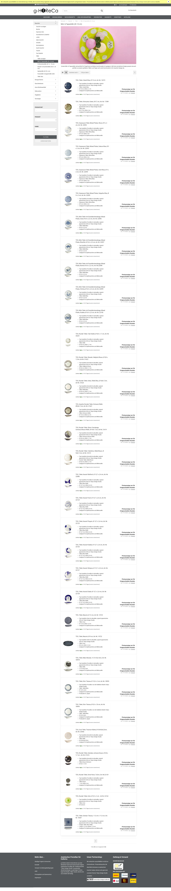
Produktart (39, 107)
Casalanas (153, 1)
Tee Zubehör (39, 53)
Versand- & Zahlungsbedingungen (44, 868)
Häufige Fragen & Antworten (42, 861)
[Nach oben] (166, 888)
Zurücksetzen (46, 141)
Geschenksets (70, 17)
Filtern (45, 137)
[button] (115, 5)
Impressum (38, 877)
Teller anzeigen (41, 58)
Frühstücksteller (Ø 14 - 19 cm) (45, 64)
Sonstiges (117, 17)
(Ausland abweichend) (94, 94)
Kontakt (37, 864)
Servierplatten (40, 45)
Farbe (37, 126)
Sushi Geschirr (40, 48)
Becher (38, 29)
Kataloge (127, 17)
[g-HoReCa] (45, 10)
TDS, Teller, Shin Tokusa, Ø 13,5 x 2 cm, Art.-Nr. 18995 (92, 681)
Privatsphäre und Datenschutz (43, 874)
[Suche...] (102, 10)
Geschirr (46, 17)
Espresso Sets (40, 32)
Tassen (38, 50)
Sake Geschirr (40, 40)
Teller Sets (40, 76)
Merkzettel (133, 5)
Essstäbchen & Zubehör (42, 34)
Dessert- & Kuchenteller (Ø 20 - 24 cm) (46, 67)
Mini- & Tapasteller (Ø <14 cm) (45, 61)
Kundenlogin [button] (123, 5)
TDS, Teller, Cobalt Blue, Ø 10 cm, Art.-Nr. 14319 (90, 80)
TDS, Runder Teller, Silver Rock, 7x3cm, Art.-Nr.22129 (92, 775)
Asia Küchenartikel (84, 17)
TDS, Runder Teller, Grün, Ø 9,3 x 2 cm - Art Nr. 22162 (92, 796)
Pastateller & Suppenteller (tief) (46, 74)
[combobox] (73, 72)
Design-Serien (57, 17)
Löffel (37, 37)
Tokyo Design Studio (141, 1)
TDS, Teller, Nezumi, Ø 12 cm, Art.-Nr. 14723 (89, 615)
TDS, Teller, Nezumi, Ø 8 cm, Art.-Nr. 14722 (89, 636)
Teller (37, 56)
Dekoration (98, 17)
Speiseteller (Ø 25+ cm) (43, 71)
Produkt (38, 117)
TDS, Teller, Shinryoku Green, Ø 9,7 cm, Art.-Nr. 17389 (92, 101)
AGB (36, 871)
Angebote (108, 17)
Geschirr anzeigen (41, 26)
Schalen (38, 42)
